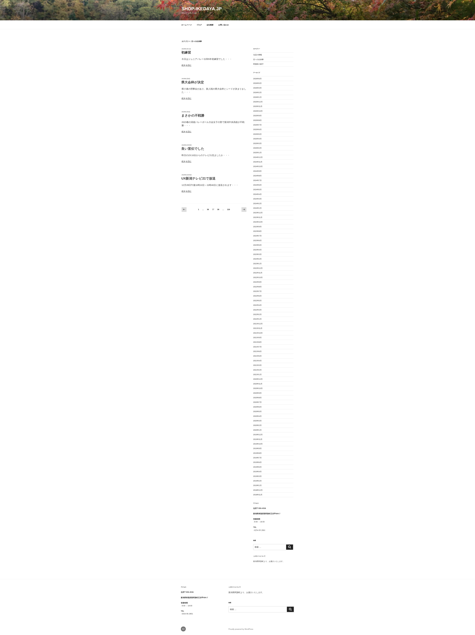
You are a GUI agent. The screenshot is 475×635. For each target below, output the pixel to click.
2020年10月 (258, 388)
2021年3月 (257, 365)
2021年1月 (257, 374)
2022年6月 (257, 296)
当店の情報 (257, 55)
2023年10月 (258, 222)
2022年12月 (258, 268)
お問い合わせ (223, 25)
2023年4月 (257, 250)
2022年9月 (257, 282)
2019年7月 (257, 458)
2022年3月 (257, 310)
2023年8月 (257, 231)
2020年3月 (257, 421)
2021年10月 (258, 333)
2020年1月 (257, 430)
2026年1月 (257, 97)
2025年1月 (257, 153)
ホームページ (186, 25)
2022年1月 (257, 319)
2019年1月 (257, 485)
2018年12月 (258, 490)
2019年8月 (257, 453)
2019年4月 (257, 472)
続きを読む (186, 65)
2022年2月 (257, 314)
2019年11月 (257, 439)
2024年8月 (257, 176)
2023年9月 (257, 227)
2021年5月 (257, 356)
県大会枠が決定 (192, 82)
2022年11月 (257, 273)
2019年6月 (257, 462)
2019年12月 (258, 435)
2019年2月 (257, 481)
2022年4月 (257, 305)
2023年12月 (258, 213)
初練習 (186, 52)
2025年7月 (257, 125)
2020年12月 (258, 379)
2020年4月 (257, 416)
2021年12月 (258, 324)
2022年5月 (257, 301)
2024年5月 (257, 190)
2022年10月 (258, 277)
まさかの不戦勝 (192, 115)
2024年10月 (258, 166)
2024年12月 (258, 157)
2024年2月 (257, 203)
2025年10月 (258, 111)
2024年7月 (257, 180)
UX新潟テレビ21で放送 (198, 178)
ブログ (199, 25)
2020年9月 (257, 393)
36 (208, 210)
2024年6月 (257, 185)
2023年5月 (257, 245)
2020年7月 (257, 402)
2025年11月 (257, 106)
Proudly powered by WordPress (240, 629)
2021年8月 (257, 342)
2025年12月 (258, 102)
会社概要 (210, 25)
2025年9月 (257, 116)
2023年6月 (257, 240)
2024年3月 (257, 199)
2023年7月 (257, 236)
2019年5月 (257, 467)
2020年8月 (257, 398)
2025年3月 (257, 143)
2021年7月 (257, 347)
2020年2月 (257, 425)
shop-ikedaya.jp (202, 8)
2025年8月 (257, 120)
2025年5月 (257, 134)
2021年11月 (257, 328)
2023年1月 (257, 264)
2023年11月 (257, 217)
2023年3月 (257, 254)
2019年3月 (257, 476)
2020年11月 (257, 384)
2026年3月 (257, 88)
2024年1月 (257, 208)
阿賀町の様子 (258, 64)
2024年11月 (257, 162)
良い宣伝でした (192, 148)
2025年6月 (257, 129)
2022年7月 (257, 291)
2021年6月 (257, 351)
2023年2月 (257, 259)
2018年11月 (257, 495)
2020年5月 (257, 411)
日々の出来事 (258, 59)
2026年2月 (257, 92)
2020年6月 (257, 407)
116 (228, 210)
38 (218, 210)
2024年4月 (257, 194)
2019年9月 (257, 448)
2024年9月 (257, 171)
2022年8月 (257, 287)
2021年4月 (257, 361)
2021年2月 (257, 370)
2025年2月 (257, 148)
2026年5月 (257, 83)
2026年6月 (257, 79)
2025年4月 (257, 139)
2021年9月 (257, 338)
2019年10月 (258, 444)
